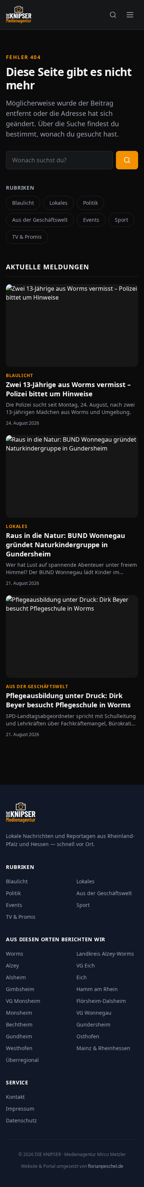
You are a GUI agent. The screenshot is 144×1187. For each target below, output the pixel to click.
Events (91, 219)
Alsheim (16, 977)
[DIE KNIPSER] (18, 15)
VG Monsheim (23, 1000)
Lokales (58, 202)
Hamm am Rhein (97, 989)
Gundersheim (93, 1024)
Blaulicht (23, 202)
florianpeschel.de (105, 1166)
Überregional (22, 1059)
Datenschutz (21, 1120)
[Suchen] (113, 14)
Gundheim (19, 1036)
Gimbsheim (20, 989)
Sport (121, 219)
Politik (90, 202)
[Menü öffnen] (130, 15)
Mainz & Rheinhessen (103, 1048)
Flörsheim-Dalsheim (101, 1000)
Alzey (12, 965)
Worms (14, 953)
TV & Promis (27, 236)
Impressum (20, 1108)
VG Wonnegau (94, 1012)
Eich (81, 977)
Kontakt (15, 1096)
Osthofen (87, 1036)
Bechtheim (19, 1024)
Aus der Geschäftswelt (40, 219)
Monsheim (19, 1012)
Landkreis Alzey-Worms (105, 953)
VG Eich (85, 965)
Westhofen (19, 1048)
